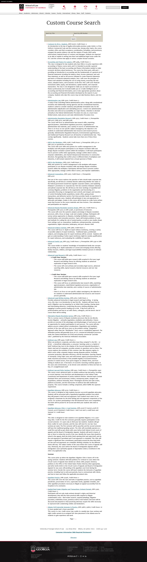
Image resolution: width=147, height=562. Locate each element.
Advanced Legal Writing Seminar (58, 298)
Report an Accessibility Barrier (92, 550)
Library (73, 13)
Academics (27, 13)
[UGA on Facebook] (77, 556)
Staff (82, 13)
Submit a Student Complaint (107, 550)
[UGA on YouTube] (83, 556)
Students (88, 13)
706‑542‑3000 (34, 557)
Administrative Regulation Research (60, 118)
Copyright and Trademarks (91, 549)
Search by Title (50, 33)
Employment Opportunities (91, 547)
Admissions (34, 13)
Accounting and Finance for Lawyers (60, 62)
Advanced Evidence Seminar (57, 228)
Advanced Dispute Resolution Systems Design (63, 208)
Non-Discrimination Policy (107, 549)
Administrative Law (54, 100)
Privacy (102, 547)
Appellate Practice (54, 477)
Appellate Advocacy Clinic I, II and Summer (62, 408)
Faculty (59, 13)
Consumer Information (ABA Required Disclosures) (73, 532)
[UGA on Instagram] (81, 556)
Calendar (47, 13)
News (78, 13)
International (66, 13)
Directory (74, 537)
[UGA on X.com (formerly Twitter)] (79, 556)
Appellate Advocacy (54, 390)
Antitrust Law (52, 340)
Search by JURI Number (81, 33)
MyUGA (70, 550)
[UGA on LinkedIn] (85, 556)
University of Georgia (6, 1)
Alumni (41, 13)
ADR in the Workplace (55, 142)
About (21, 13)
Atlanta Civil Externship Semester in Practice (62, 507)
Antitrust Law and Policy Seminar (59, 370)
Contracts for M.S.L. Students (57, 44)
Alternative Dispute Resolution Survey (60, 316)
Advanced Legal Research (56, 255)
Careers (53, 13)
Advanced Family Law (55, 241)
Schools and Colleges (73, 547)
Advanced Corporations (55, 174)
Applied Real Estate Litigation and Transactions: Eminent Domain (69, 489)
